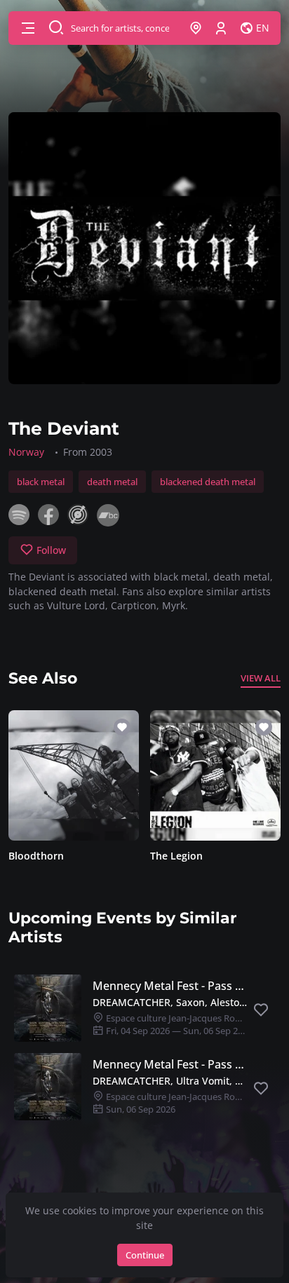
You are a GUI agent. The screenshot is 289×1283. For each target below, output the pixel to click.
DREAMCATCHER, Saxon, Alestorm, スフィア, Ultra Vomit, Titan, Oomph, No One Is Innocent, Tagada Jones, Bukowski (170, 1002)
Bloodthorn (36, 855)
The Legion (176, 855)
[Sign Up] (221, 28)
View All (261, 678)
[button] (28, 28)
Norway (26, 452)
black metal (41, 481)
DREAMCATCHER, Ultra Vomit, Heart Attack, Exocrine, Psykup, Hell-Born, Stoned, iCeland (170, 1080)
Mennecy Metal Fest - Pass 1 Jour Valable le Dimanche (170, 1064)
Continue (145, 1255)
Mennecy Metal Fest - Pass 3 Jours (170, 985)
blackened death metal (207, 481)
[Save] (261, 1010)
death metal (112, 481)
